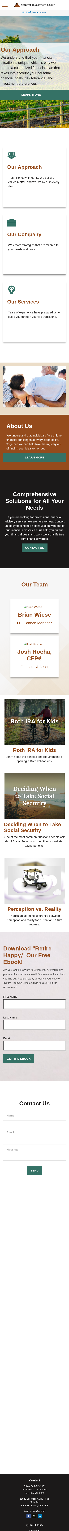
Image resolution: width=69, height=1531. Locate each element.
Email (6, 1038)
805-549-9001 (38, 1486)
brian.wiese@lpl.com (34, 1511)
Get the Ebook (19, 1058)
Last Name (10, 1017)
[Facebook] (28, 1516)
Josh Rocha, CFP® (34, 655)
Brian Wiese (34, 614)
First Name (10, 996)
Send (34, 1170)
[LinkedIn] (40, 1516)
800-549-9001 (39, 1489)
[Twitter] (34, 1516)
